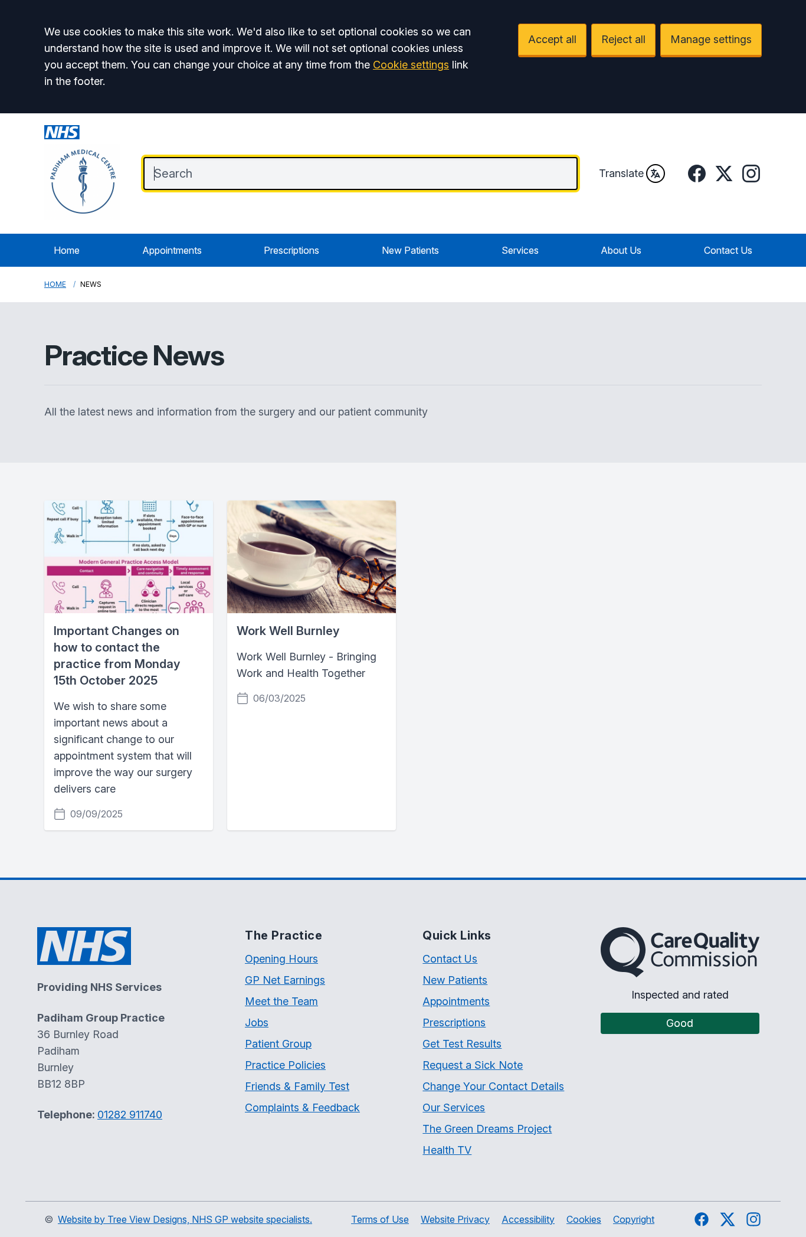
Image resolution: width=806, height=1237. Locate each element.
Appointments (172, 250)
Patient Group (278, 1044)
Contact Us (728, 250)
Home (67, 250)
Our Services (453, 1107)
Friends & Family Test (297, 1086)
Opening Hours (281, 959)
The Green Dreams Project (487, 1129)
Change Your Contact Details (493, 1086)
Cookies (583, 1219)
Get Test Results (462, 1044)
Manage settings (711, 39)
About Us (621, 250)
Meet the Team (281, 1001)
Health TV (446, 1150)
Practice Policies (285, 1065)
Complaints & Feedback (302, 1107)
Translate (621, 173)
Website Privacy (455, 1219)
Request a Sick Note (472, 1065)
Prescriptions (291, 250)
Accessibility (528, 1219)
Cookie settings (411, 64)
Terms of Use (380, 1219)
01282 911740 (129, 1114)
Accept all (552, 39)
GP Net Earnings (285, 980)
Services (520, 250)
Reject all (623, 39)
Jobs (256, 1022)
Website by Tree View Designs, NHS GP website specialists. (185, 1219)
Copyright (633, 1219)
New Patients (410, 250)
